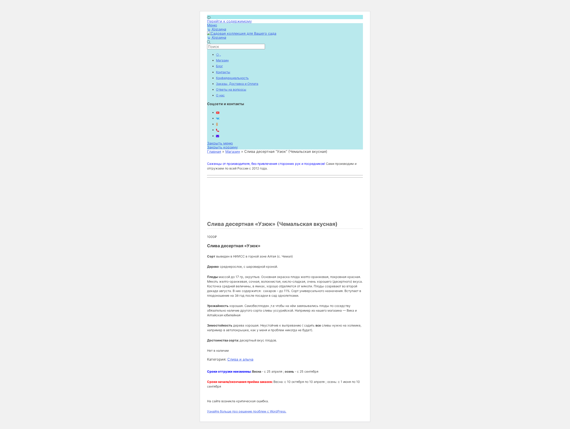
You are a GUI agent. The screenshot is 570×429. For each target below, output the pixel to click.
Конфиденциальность (232, 78)
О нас (220, 95)
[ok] (217, 124)
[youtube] (218, 112)
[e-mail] (217, 136)
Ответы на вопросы (231, 89)
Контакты (223, 72)
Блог (219, 66)
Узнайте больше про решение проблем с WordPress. (246, 411)
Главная (214, 151)
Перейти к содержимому (229, 21)
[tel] (217, 130)
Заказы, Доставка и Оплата (237, 84)
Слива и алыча (240, 359)
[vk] (218, 118)
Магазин (222, 60)
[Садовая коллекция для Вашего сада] (241, 33)
